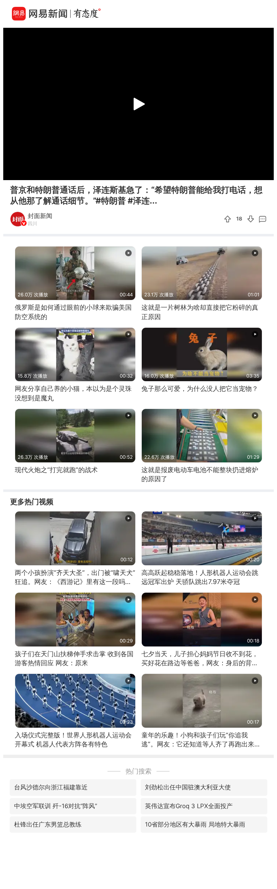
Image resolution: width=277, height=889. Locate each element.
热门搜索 (138, 771)
